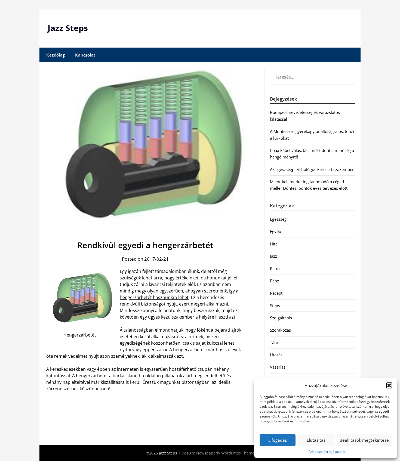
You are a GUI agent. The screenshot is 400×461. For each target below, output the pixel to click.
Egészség (278, 219)
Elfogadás (277, 440)
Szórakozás (280, 330)
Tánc (274, 342)
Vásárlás (277, 367)
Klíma (275, 268)
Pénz (274, 281)
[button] (389, 385)
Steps (275, 305)
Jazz (273, 256)
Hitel (274, 244)
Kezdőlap (55, 55)
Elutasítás (316, 440)
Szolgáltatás (281, 317)
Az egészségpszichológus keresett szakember (312, 169)
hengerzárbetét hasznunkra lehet (154, 297)
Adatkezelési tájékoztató (327, 451)
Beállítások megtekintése (364, 440)
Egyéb (275, 231)
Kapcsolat (85, 55)
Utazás (276, 354)
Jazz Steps (68, 27)
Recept (276, 293)
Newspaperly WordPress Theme (225, 453)
